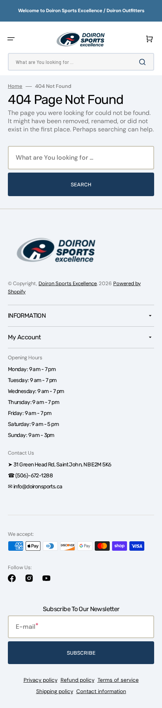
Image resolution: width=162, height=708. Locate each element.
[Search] (144, 62)
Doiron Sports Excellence (68, 283)
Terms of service (118, 680)
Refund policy (77, 680)
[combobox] (81, 62)
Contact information (101, 691)
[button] (11, 38)
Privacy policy (40, 680)
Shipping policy (54, 691)
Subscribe (81, 653)
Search (81, 184)
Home (15, 86)
